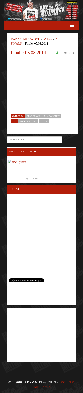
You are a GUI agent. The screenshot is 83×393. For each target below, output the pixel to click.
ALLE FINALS (33, 116)
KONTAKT (68, 382)
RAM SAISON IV (52, 116)
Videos (48, 39)
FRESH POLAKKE (28, 121)
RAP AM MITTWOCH (25, 39)
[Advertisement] (34, 327)
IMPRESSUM (42, 386)
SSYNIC (44, 121)
